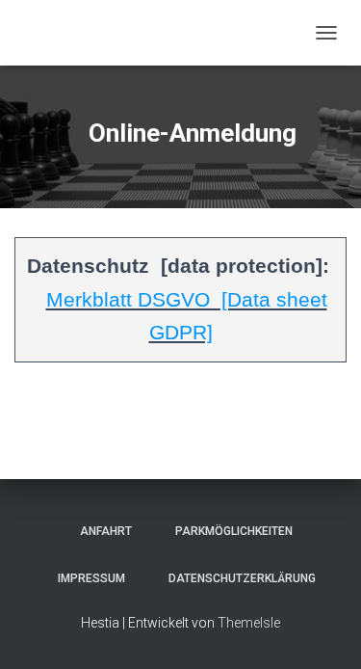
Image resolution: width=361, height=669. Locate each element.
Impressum (85, 578)
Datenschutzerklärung (236, 578)
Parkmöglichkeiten (228, 531)
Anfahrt (100, 531)
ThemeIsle (249, 622)
